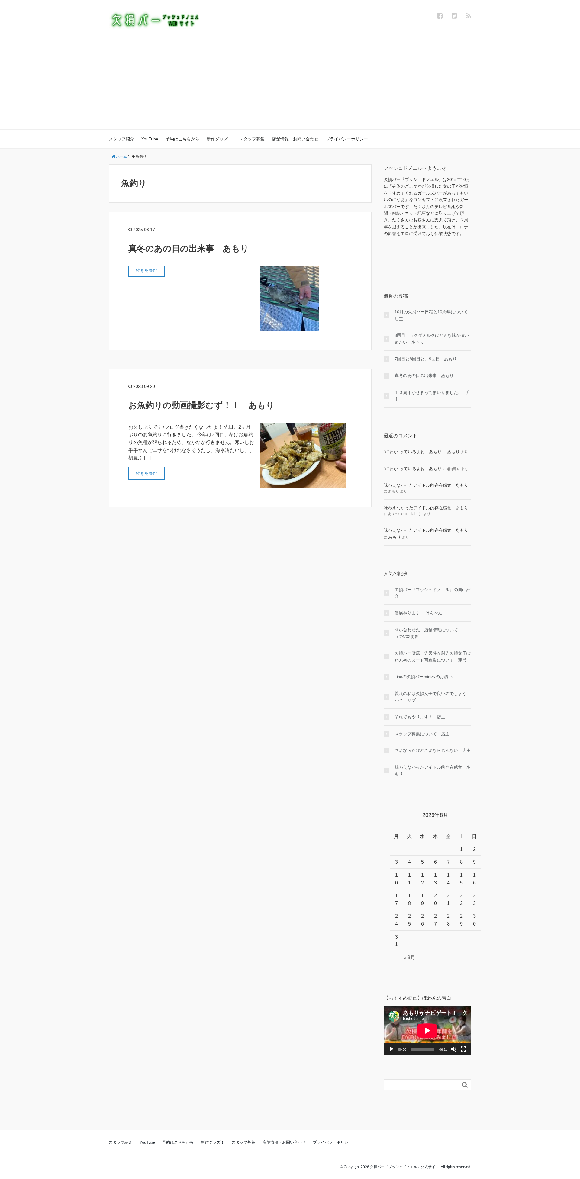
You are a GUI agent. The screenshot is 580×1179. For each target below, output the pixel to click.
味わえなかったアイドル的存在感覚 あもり (426, 485)
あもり (453, 451)
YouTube (149, 139)
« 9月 (409, 957)
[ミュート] (454, 1049)
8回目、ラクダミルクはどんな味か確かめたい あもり (432, 338)
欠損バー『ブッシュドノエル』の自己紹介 (433, 593)
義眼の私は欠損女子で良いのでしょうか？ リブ (430, 697)
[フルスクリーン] (463, 1049)
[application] (427, 1030)
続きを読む (146, 270)
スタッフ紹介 (121, 139)
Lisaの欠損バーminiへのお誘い (424, 676)
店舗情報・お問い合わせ (295, 139)
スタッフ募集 (252, 139)
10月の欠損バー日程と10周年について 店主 (433, 315)
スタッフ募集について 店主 (422, 733)
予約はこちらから (182, 139)
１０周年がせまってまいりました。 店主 (433, 395)
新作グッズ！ (219, 139)
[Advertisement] (290, 74)
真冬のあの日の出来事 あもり (188, 248)
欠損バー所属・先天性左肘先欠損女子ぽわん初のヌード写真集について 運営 (433, 656)
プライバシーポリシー (347, 139)
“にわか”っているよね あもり (413, 451)
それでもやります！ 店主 (420, 716)
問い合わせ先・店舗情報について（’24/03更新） (426, 633)
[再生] (391, 1049)
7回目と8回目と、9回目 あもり (426, 358)
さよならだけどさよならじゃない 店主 (433, 750)
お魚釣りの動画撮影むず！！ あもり (201, 405)
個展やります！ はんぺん (418, 612)
